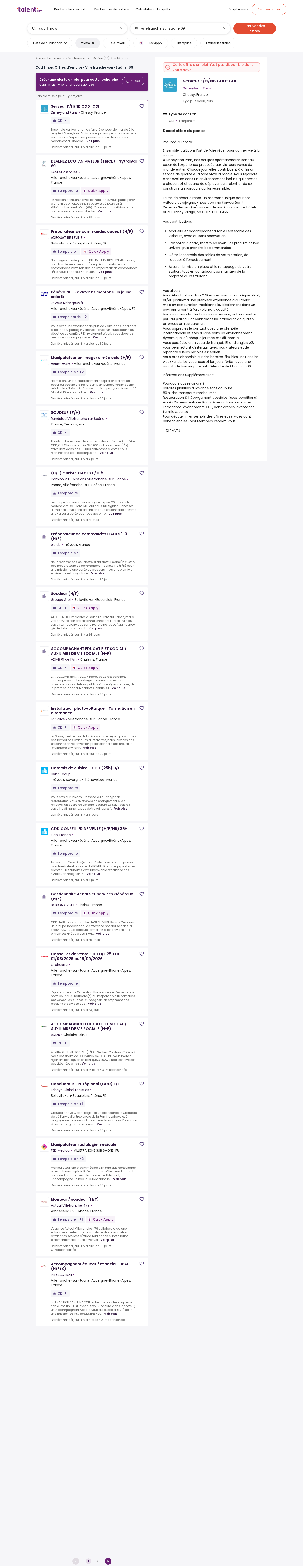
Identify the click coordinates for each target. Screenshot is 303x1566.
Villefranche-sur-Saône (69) (89, 58)
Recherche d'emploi (50, 58)
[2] (108, 1561)
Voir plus (93, 141)
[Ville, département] (176, 28)
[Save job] (141, 106)
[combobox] (77, 28)
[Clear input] (121, 28)
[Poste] (73, 28)
